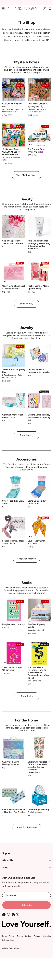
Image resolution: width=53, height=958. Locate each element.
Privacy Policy (8, 936)
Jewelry (26, 328)
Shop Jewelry (27, 435)
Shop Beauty (26, 303)
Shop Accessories (26, 558)
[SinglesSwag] (26, 8)
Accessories (26, 459)
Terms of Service (24, 936)
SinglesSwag (14, 948)
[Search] (9, 8)
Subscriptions (8, 940)
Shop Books (26, 696)
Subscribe (26, 905)
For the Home (26, 720)
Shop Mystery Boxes (26, 175)
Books (26, 583)
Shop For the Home (27, 827)
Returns (37, 936)
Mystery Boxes (26, 62)
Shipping (47, 936)
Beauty (26, 199)
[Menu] (3, 8)
